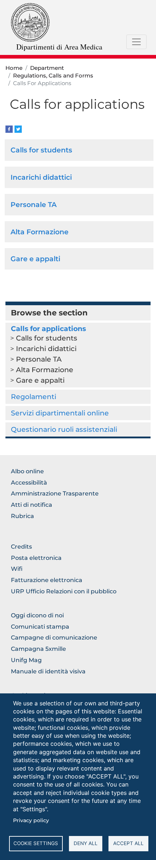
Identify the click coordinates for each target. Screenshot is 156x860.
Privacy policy (31, 820)
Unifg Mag (26, 660)
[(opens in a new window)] (9, 128)
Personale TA (34, 204)
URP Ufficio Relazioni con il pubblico (63, 591)
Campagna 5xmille (38, 648)
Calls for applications (48, 328)
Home (13, 68)
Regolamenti (33, 396)
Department (47, 68)
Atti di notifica (31, 504)
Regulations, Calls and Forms (53, 75)
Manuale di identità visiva (48, 671)
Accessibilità (29, 482)
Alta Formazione (40, 231)
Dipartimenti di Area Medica (59, 47)
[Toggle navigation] (136, 42)
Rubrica (22, 516)
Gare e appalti (35, 258)
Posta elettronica (36, 557)
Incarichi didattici (41, 177)
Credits (21, 546)
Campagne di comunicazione (54, 637)
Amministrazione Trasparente (55, 493)
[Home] (30, 22)
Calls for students (41, 150)
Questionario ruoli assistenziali (64, 429)
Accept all (128, 843)
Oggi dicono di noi (37, 615)
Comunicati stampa (40, 626)
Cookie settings (35, 843)
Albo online (27, 471)
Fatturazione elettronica (46, 580)
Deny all (86, 843)
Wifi (16, 568)
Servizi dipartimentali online (60, 413)
